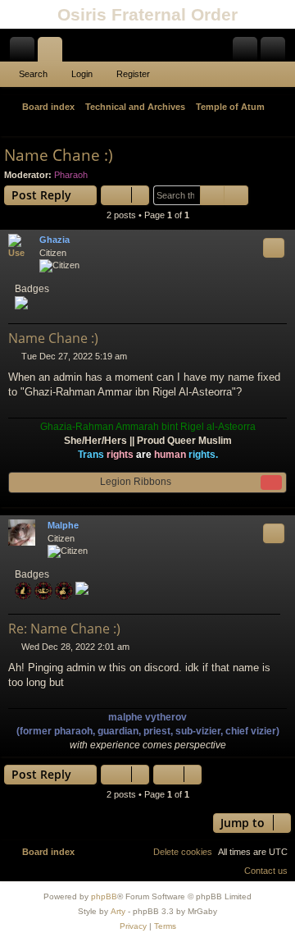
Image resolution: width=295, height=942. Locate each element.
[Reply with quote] (273, 248)
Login (82, 74)
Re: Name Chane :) (64, 628)
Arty (118, 911)
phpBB (104, 896)
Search (33, 74)
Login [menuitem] (248, 52)
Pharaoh (71, 175)
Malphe (63, 525)
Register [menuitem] (276, 52)
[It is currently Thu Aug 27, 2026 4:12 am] (259, 126)
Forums (53, 52)
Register (133, 74)
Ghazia (54, 240)
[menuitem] (280, 126)
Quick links (25, 52)
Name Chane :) (58, 155)
